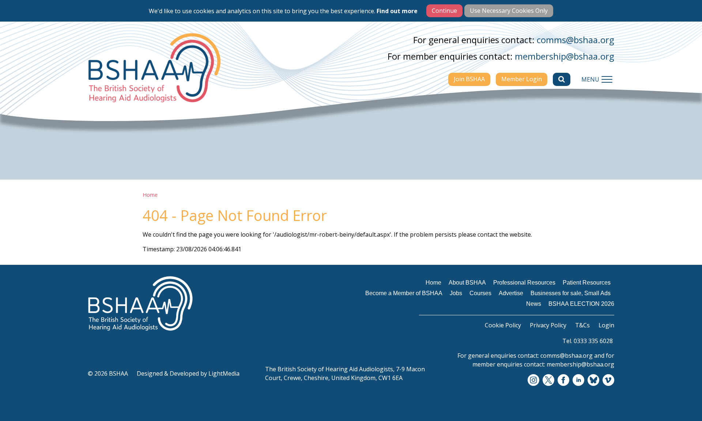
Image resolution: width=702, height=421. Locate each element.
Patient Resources (587, 282)
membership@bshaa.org (564, 56)
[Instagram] (533, 380)
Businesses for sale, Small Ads (571, 293)
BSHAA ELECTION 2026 (581, 304)
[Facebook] (563, 380)
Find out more (397, 11)
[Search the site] (561, 79)
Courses (480, 293)
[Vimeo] (608, 380)
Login (606, 325)
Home (150, 194)
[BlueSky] (593, 380)
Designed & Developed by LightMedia (188, 373)
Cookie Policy (503, 325)
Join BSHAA (469, 79)
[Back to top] (680, 399)
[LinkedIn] (578, 380)
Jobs (456, 293)
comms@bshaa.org (575, 40)
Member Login (521, 79)
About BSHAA (467, 282)
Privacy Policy (548, 325)
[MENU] (607, 79)
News (533, 304)
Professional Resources (524, 282)
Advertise (511, 293)
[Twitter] (548, 380)
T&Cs (582, 325)
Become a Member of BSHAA (403, 293)
